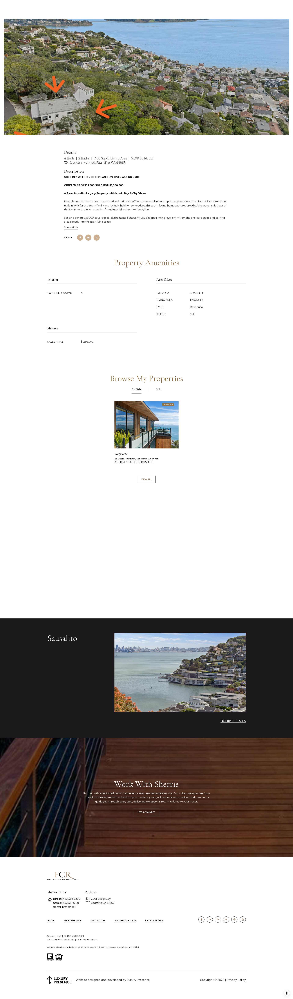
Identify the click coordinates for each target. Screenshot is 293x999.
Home (51, 920)
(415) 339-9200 (71, 898)
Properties (97, 920)
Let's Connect (146, 812)
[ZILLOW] (243, 919)
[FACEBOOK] (201, 919)
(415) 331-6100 (70, 902)
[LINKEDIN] (218, 919)
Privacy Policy (236, 980)
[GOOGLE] (234, 919)
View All (146, 479)
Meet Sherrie (72, 920)
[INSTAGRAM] (210, 919)
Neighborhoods (125, 920)
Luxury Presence (138, 980)
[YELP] (226, 919)
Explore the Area (233, 721)
